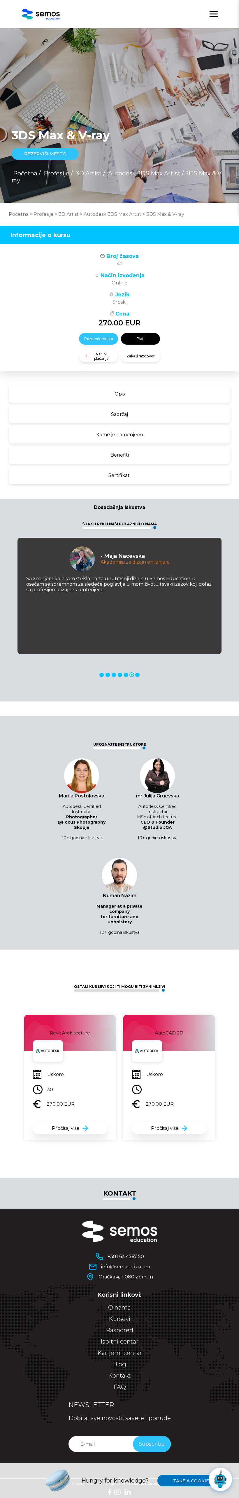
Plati (141, 338)
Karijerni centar (119, 1352)
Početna (25, 173)
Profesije (56, 173)
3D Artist (89, 173)
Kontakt (119, 1375)
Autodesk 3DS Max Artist (144, 173)
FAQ (119, 1386)
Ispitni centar (119, 1341)
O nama (119, 1307)
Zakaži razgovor (140, 356)
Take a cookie (191, 1480)
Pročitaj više (66, 1128)
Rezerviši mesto (98, 338)
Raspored (119, 1330)
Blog (119, 1364)
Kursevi (120, 1318)
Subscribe (152, 1444)
